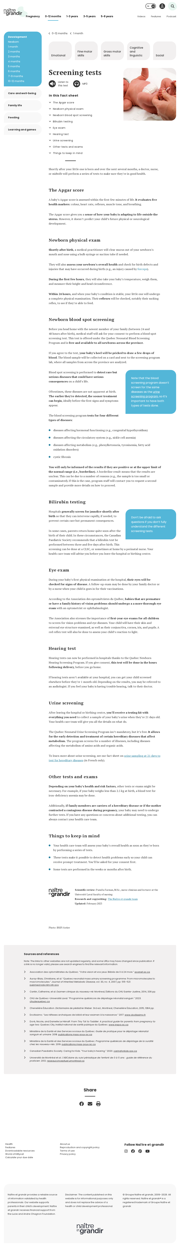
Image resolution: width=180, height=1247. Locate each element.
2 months (14, 51)
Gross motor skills (112, 53)
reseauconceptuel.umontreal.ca (65, 1060)
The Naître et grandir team (123, 899)
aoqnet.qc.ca (142, 972)
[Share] (81, 1103)
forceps (142, 269)
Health (9, 1144)
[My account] (162, 6)
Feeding (13, 117)
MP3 (84, 84)
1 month (78, 33)
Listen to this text (63, 83)
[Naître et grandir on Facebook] (133, 1151)
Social (160, 55)
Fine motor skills (85, 53)
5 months (14, 66)
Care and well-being (22, 93)
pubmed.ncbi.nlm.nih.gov (44, 985)
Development (17, 37)
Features (156, 16)
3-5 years (89, 16)
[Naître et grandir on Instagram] (126, 1151)
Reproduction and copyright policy (79, 1147)
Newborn (13, 42)
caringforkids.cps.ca (125, 1051)
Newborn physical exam (68, 109)
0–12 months (60, 33)
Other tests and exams (68, 147)
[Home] (16, 11)
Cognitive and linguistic (136, 51)
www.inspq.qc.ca (118, 1024)
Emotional (58, 55)
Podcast (171, 16)
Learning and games (22, 129)
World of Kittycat (14, 1154)
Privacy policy (68, 1154)
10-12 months (16, 81)
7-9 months (15, 76)
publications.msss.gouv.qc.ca (75, 1034)
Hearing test (61, 134)
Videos (141, 16)
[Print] (98, 1103)
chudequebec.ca (40, 1001)
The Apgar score (63, 102)
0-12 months (53, 16)
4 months (14, 61)
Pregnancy (33, 16)
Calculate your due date (19, 1157)
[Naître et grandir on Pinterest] (140, 1151)
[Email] (90, 1103)
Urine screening (63, 140)
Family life (15, 105)
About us (65, 1144)
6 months (14, 71)
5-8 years (107, 16)
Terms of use (67, 1150)
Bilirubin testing (63, 121)
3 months (14, 56)
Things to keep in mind (67, 153)
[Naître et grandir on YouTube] (147, 1151)
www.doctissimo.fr (135, 1014)
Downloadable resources (20, 1150)
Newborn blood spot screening (72, 115)
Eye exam (59, 128)
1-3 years (72, 16)
